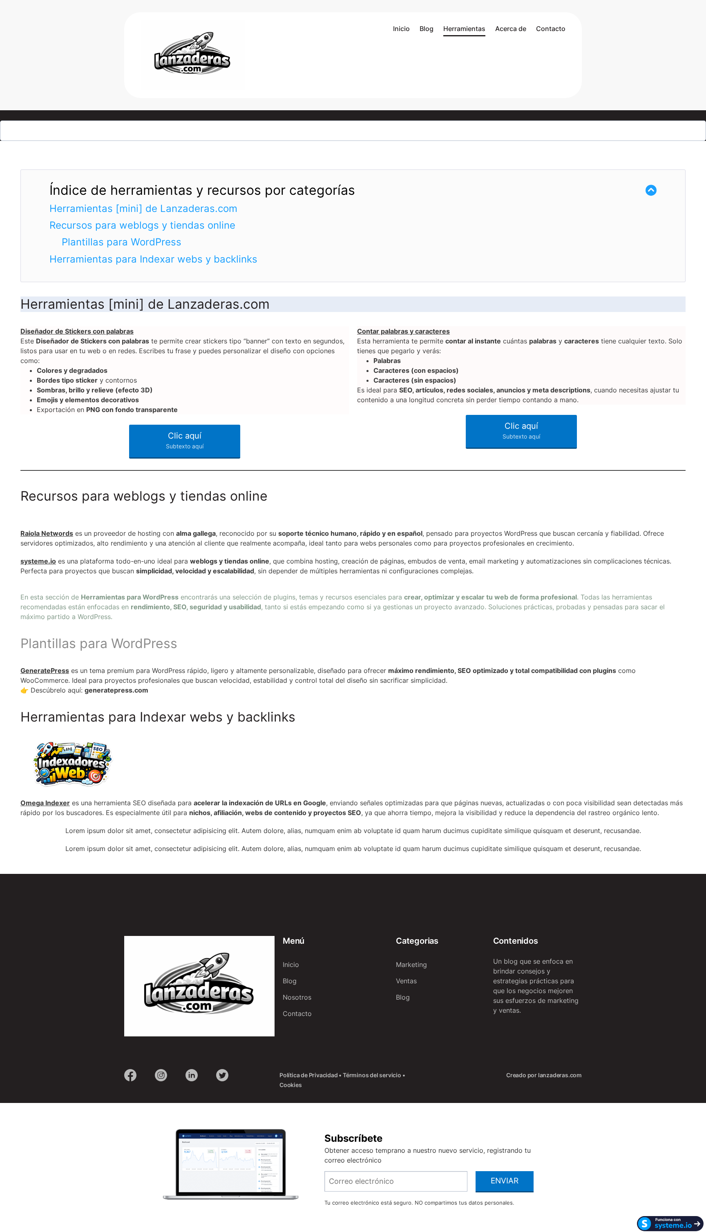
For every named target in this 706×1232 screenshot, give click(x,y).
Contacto (550, 29)
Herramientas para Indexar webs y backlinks (153, 259)
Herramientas (464, 29)
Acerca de (510, 29)
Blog (426, 29)
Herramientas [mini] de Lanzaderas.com (143, 208)
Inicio (401, 29)
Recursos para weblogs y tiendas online (142, 225)
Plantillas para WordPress (121, 242)
